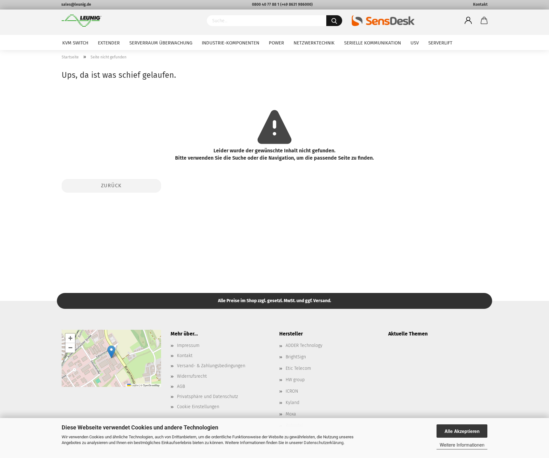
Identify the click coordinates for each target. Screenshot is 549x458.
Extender (109, 43)
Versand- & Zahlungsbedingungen (211, 365)
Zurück (111, 186)
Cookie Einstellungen (198, 406)
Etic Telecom (298, 368)
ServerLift (440, 43)
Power (276, 43)
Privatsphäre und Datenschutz (207, 396)
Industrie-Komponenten (230, 43)
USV (414, 43)
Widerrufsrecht (192, 376)
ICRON (292, 391)
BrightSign (296, 357)
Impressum (188, 345)
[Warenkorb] (484, 21)
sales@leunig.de (76, 4)
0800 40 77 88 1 (265, 4)
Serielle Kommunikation (372, 43)
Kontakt (480, 4)
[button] (111, 351)
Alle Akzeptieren (462, 431)
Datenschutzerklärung (323, 442)
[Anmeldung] (468, 21)
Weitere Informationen (462, 444)
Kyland (292, 402)
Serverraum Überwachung (160, 43)
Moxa (291, 414)
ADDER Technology (304, 345)
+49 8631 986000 (296, 4)
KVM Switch (75, 43)
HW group (295, 379)
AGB (181, 386)
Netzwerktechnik (314, 43)
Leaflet (135, 385)
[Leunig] (129, 21)
